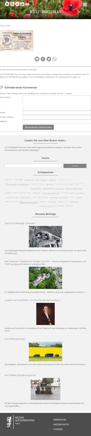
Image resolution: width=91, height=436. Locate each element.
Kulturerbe (37, 193)
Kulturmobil (64, 193)
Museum (72, 197)
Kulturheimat (45, 11)
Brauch (52, 180)
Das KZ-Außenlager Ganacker (20, 223)
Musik (79, 198)
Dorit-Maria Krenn (61, 184)
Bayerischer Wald (31, 180)
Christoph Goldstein (17, 184)
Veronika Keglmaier (47, 206)
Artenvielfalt (18, 180)
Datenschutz (61, 424)
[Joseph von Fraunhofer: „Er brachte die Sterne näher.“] (45, 324)
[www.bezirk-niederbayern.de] (21, 422)
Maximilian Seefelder (58, 198)
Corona (42, 184)
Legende (34, 197)
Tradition (74, 202)
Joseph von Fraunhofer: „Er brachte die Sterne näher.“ (33, 300)
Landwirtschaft (11, 198)
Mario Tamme (43, 197)
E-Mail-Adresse (7, 117)
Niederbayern (28, 202)
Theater (60, 202)
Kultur (29, 193)
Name (3, 113)
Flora (82, 184)
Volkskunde (60, 206)
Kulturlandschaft (50, 193)
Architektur (9, 179)
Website (3, 122)
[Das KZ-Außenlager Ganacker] (45, 247)
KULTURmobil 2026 (15, 339)
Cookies (57, 429)
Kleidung (15, 193)
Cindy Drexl (34, 184)
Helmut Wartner (74, 189)
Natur (7, 202)
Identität (8, 193)
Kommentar (5, 97)
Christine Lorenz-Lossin (65, 179)
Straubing (51, 202)
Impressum (59, 419)
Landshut (80, 193)
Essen (71, 184)
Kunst (71, 193)
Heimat (59, 189)
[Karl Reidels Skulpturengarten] (45, 399)
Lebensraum (25, 198)
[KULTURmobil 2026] (45, 361)
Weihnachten (70, 206)
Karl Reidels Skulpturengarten (20, 375)
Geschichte (35, 189)
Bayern (44, 180)
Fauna (77, 184)
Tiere (66, 201)
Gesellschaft (48, 189)
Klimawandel (22, 193)
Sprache (43, 202)
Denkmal (50, 184)
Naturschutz (14, 201)
